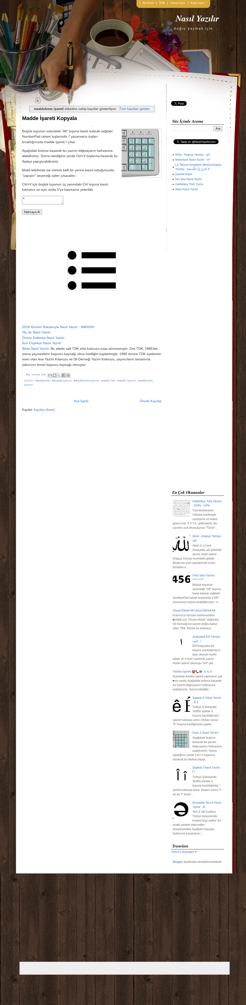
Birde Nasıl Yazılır (35, 348)
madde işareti (126, 380)
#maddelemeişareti (86, 380)
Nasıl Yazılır (197, 18)
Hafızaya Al (32, 212)
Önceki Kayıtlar (150, 401)
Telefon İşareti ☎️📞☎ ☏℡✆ (192, 671)
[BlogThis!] (54, 375)
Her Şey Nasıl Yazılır (188, 179)
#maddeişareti (62, 380)
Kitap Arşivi (197, 3)
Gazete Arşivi (177, 3)
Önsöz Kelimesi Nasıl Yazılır (43, 338)
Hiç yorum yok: (37, 374)
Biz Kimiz (148, 3)
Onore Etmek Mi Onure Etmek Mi (194, 610)
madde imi (108, 380)
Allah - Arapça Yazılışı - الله (192, 154)
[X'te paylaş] (59, 375)
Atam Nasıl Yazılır (186, 189)
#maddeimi (42, 380)
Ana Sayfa (81, 401)
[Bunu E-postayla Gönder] (50, 375)
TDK (162, 3)
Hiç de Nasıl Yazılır (36, 332)
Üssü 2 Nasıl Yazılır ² (205, 732)
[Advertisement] (197, 341)
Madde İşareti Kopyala (49, 118)
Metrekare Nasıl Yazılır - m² (192, 159)
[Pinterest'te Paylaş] (68, 375)
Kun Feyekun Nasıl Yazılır (41, 343)
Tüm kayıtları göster (134, 109)
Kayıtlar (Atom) (44, 410)
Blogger (178, 862)
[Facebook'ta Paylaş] (63, 375)
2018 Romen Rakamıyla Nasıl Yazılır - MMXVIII (58, 327)
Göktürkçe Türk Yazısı (189, 184)
